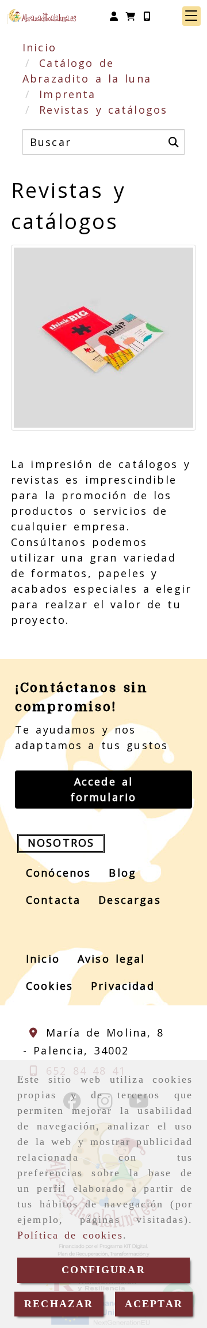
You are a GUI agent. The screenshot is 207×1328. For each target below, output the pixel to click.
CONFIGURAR (103, 1269)
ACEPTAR (154, 1304)
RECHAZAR (58, 1304)
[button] (114, 16)
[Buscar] (174, 142)
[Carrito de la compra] (130, 16)
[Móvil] (146, 16)
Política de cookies (70, 1235)
